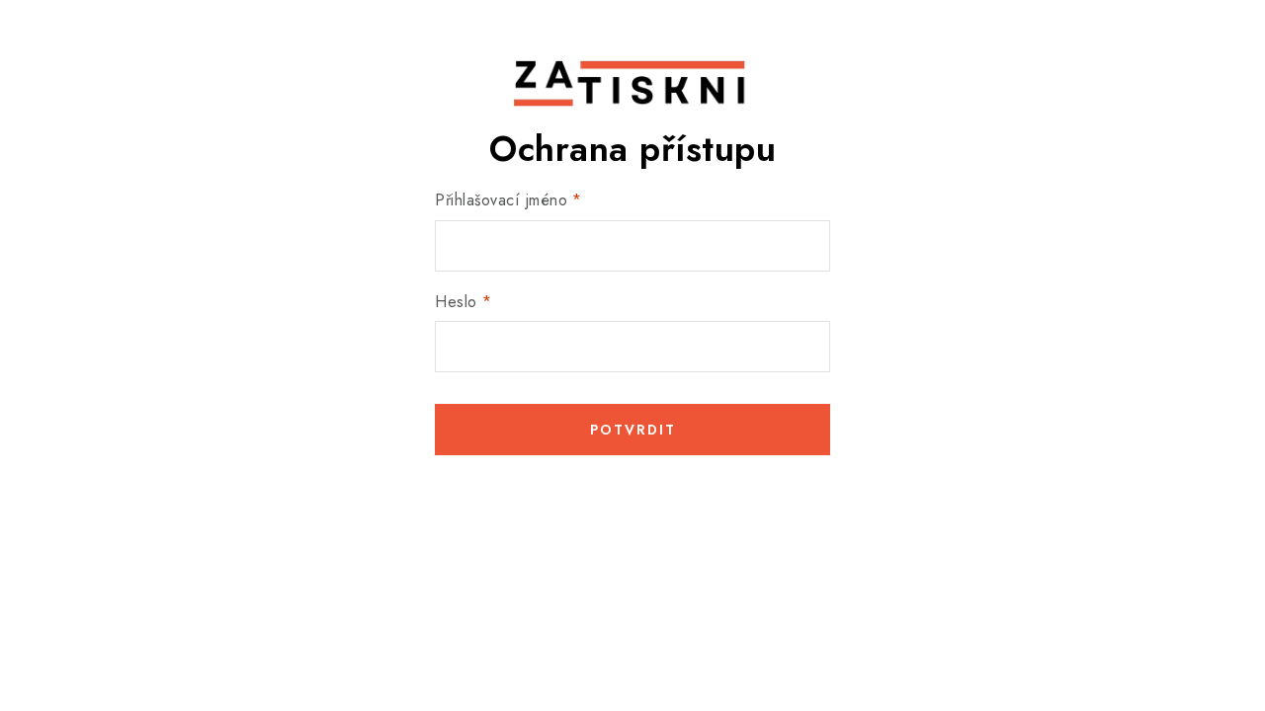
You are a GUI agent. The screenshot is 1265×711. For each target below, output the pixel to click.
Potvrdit (633, 429)
